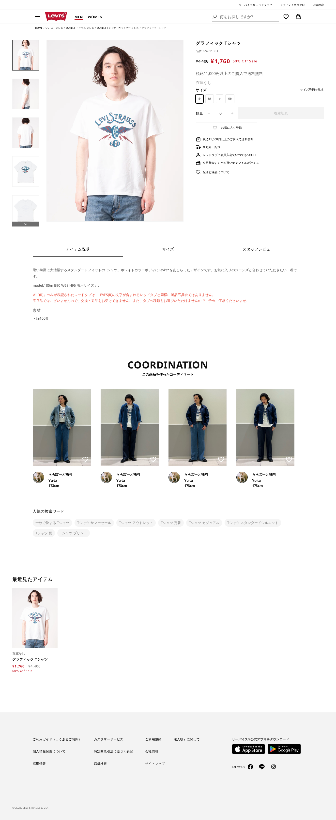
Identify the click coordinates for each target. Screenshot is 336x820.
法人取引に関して (187, 739)
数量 (199, 113)
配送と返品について (216, 172)
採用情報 (39, 763)
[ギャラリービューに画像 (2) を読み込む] (25, 94)
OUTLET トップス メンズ (80, 27)
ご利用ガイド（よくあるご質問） (57, 739)
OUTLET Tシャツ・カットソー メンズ (118, 27)
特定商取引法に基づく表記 (113, 751)
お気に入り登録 (231, 128)
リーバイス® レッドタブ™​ (255, 5)
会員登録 (299, 5)
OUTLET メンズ (54, 27)
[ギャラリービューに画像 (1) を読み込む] (25, 55)
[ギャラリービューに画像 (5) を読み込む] (25, 210)
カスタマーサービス (108, 739)
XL (231, 99)
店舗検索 (318, 5)
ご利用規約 (153, 739)
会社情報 (151, 751)
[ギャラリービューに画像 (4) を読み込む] (25, 171)
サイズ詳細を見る (312, 89)
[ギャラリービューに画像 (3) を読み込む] (25, 132)
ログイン (285, 5)
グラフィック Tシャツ (30, 659)
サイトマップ (155, 763)
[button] (38, 17)
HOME (39, 27)
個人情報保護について (49, 751)
